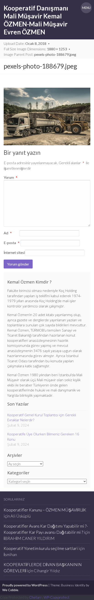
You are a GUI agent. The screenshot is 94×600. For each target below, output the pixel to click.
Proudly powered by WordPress (25, 585)
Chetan (35, 597)
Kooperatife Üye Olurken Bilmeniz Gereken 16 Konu (43, 437)
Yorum (10, 177)
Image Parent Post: (40, 54)
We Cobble (10, 590)
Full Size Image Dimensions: (35, 49)
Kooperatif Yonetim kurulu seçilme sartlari (41, 548)
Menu (86, 8)
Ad (8, 233)
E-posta (11, 242)
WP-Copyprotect (56, 597)
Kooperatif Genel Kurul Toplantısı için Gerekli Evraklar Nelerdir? (41, 417)
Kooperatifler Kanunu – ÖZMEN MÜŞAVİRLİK (45, 509)
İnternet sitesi (14, 252)
